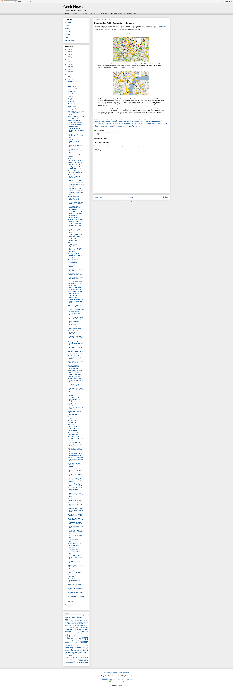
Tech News (126, 672)
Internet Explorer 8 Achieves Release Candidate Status (74, 198)
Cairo (145, 120)
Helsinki (158, 121)
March (70, 104)
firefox (71, 629)
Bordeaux (136, 120)
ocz (84, 647)
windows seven (82, 661)
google (119, 132)
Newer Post (97, 197)
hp (85, 636)
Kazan (103, 123)
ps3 (81, 650)
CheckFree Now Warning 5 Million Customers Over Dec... (75, 510)
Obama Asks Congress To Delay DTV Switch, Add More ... (75, 470)
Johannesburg (97, 123)
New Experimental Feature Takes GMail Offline (75, 167)
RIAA (66, 616)
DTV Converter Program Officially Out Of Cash (75, 514)
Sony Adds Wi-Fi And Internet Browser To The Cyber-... (75, 464)
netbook (73, 645)
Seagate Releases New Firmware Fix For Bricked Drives (76, 230)
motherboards (69, 644)
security (85, 652)
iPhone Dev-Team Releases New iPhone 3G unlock (76, 597)
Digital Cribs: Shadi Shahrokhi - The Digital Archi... (75, 438)
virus (71, 659)
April (69, 101)
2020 (68, 57)
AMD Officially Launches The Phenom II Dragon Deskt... (75, 480)
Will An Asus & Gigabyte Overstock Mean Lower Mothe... (75, 380)
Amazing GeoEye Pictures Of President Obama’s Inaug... (75, 255)
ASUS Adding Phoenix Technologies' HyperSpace (74, 244)
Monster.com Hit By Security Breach (73, 216)
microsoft (84, 642)
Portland (121, 125)
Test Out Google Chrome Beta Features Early (75, 454)
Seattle (113, 126)
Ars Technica (68, 28)
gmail (79, 632)
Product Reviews (117, 672)
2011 (68, 74)
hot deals (81, 636)
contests (81, 623)
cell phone (70, 623)
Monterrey (154, 123)
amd (73, 618)
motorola (76, 644)
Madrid (126, 123)
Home (67, 13)
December (71, 81)
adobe (79, 616)
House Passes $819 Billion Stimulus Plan (75, 145)
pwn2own (85, 650)
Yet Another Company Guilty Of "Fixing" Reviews (74, 141)
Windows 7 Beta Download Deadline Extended (75, 220)
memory (75, 642)
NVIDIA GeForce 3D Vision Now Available (75, 429)
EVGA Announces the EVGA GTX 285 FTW (76, 117)
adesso (74, 616)
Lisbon (113, 123)
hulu (87, 635)
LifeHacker (68, 31)
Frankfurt (136, 121)
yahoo (86, 662)
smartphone (73, 654)
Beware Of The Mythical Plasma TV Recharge (75, 171)
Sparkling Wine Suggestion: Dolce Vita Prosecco (76, 593)
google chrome (69, 634)
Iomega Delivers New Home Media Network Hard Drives (75, 557)
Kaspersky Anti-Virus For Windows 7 (75, 269)
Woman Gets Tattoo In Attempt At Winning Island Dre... (74, 332)
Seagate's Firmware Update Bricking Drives (75, 273)
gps (76, 634)
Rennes (150, 125)
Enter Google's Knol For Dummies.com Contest (75, 212)
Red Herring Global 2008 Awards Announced (75, 235)
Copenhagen (97, 121)
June (70, 96)
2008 (68, 602)
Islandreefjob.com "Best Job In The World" (75, 371)
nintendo (67, 647)
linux (81, 640)
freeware (81, 629)
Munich (165, 123)
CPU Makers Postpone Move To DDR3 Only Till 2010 (75, 338)
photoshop (67, 650)
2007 (68, 604)
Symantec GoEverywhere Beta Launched (75, 125)
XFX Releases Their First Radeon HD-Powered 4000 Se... (75, 531)
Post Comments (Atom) (135, 202)
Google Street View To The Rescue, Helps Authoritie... (75, 489)
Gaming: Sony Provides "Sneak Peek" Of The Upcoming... (75, 250)
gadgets (85, 629)
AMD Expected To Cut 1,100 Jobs (74, 284)
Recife (145, 125)
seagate (80, 652)
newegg (86, 645)
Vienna (133, 126)
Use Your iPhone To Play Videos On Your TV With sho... (75, 135)
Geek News (73, 7)
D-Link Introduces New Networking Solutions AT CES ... (75, 495)
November (71, 84)
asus (68, 622)
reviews (67, 652)
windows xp (77, 662)
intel (66, 638)
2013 (68, 69)
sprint (81, 655)
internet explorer (73, 638)
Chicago (160, 120)
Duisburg (113, 121)
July (69, 94)
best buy (76, 622)
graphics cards (83, 634)
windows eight (71, 660)
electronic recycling (74, 627)
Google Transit (117, 99)
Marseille (130, 123)
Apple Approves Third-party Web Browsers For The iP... (76, 343)
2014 (68, 67)
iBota (66, 37)
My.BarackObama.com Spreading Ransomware (75, 189)
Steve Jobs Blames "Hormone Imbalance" (75, 548)
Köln (107, 123)
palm (76, 649)
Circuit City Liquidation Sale (76, 309)
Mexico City (142, 123)
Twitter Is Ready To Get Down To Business (74, 375)
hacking (67, 636)
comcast (75, 623)
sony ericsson (76, 655)
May (69, 99)
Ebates (67, 25)
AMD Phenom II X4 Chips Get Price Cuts (75, 277)
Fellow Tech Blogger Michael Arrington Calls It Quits (76, 130)
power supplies (74, 650)
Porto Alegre (130, 125)
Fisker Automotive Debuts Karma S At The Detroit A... (75, 389)
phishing (85, 649)
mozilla (82, 644)
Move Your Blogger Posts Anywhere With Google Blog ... (75, 444)
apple (67, 620)
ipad (80, 638)
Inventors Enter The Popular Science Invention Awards (73, 366)
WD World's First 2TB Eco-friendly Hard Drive (75, 163)
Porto (125, 125)
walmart (75, 659)
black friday (82, 622)
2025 (68, 49)
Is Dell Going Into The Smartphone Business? (75, 121)
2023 (68, 54)
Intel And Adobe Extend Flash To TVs (74, 552)
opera (86, 647)
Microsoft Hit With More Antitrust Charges (74, 305)
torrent (82, 657)
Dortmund (107, 121)
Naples (96, 125)
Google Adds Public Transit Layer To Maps (75, 361)
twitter (86, 657)
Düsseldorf (119, 121)
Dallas (102, 121)
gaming (68, 632)
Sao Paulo (108, 126)
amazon (67, 618)
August (70, 91)
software (79, 654)
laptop (77, 640)
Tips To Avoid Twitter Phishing (74, 562)
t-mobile (77, 657)
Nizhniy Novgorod (103, 125)
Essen (132, 121)
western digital (81, 659)
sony (70, 656)
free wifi (76, 629)
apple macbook (75, 620)
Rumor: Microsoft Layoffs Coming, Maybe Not (75, 585)
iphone (85, 638)
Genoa (141, 121)
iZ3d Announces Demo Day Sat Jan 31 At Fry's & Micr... (76, 112)
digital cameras (84, 625)
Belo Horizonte (125, 120)
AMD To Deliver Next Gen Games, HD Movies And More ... (75, 459)
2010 (68, 77)
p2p (72, 649)
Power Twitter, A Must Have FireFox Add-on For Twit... (76, 580)
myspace (67, 645)
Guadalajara (147, 121)
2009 (68, 79)
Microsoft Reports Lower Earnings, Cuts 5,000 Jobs (75, 225)
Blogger (120, 685)
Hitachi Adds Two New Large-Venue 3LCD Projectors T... (74, 399)
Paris (112, 125)
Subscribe (76, 13)
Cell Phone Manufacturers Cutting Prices (75, 239)
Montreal (160, 123)
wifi (87, 659)
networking (80, 645)
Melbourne (148, 123)
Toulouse (124, 126)
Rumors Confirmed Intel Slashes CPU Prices (75, 288)
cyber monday (72, 625)
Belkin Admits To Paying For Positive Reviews (76, 292)
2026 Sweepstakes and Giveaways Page (123, 13)
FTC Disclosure (108, 672)
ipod (66, 640)
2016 (68, 62)
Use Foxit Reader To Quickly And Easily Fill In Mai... (75, 151)
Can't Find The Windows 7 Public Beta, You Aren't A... (75, 449)
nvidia (80, 647)
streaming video (69, 657)
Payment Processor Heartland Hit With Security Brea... (74, 261)
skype (66, 654)
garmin (75, 632)
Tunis (129, 126)
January (70, 109)
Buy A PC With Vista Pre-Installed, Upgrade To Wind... (75, 504)
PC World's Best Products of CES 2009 (75, 425)
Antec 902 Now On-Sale (75, 281)
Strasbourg (119, 126)
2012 (68, 72)
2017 (68, 59)
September (71, 89)
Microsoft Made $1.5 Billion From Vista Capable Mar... (76, 567)
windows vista (69, 662)
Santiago (102, 126)
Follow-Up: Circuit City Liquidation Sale (74, 296)
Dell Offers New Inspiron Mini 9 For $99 (75, 433)
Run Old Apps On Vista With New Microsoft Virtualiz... (74, 313)
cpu (85, 623)
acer (70, 616)
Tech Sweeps (68, 22)
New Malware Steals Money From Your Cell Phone (76, 202)
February (71, 106)
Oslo (109, 125)
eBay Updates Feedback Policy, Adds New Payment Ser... (75, 413)
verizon (67, 659)
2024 (68, 52)
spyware (86, 655)
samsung (74, 652)
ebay (68, 627)
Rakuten (67, 34)
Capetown (150, 120)
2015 (68, 64)
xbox (82, 662)
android (79, 618)
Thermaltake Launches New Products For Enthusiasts (74, 207)
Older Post (164, 197)
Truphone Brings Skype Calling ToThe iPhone (75, 484)
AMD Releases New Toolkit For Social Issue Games (75, 159)
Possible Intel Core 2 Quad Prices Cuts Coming (75, 317)
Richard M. (103, 132)
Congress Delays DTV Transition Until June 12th (76, 181)
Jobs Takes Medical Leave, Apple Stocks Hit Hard (76, 352)
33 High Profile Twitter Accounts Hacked (74, 544)
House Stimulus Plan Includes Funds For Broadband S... (74, 322)
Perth (116, 125)
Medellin (136, 123)
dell (78, 625)
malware (68, 642)
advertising (85, 616)
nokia (71, 647)
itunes (69, 640)
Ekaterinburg (126, 121)
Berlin (131, 120)
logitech (86, 640)
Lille (110, 123)
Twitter (85, 13)
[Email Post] (97, 134)
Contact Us (103, 13)
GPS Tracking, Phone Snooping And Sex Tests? (76, 518)
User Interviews (69, 40)
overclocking (67, 648)
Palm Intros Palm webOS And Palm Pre (75, 421)
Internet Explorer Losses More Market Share (75, 571)
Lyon (122, 123)
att (72, 622)
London (118, 123)
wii (65, 660)
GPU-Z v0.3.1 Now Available (73, 540)
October (70, 86)
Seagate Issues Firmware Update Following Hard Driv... (75, 301)
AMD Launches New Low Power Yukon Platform (75, 522)
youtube (67, 664)
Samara (163, 125)
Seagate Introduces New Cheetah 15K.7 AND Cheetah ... (75, 357)
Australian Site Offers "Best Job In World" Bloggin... (76, 384)
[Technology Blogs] (127, 679)
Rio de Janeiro (156, 125)
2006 (68, 606)
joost (73, 640)
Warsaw (138, 126)
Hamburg (153, 121)
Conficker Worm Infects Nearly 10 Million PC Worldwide (74, 176)
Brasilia (141, 120)
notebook (75, 647)
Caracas (155, 120)
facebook (82, 627)
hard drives (74, 636)
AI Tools (93, 13)
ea (65, 627)
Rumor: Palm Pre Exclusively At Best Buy (75, 327)
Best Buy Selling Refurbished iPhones (74, 499)
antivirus (85, 617)
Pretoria (141, 125)
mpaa (86, 644)
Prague (136, 125)
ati (70, 622)
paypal (80, 649)
